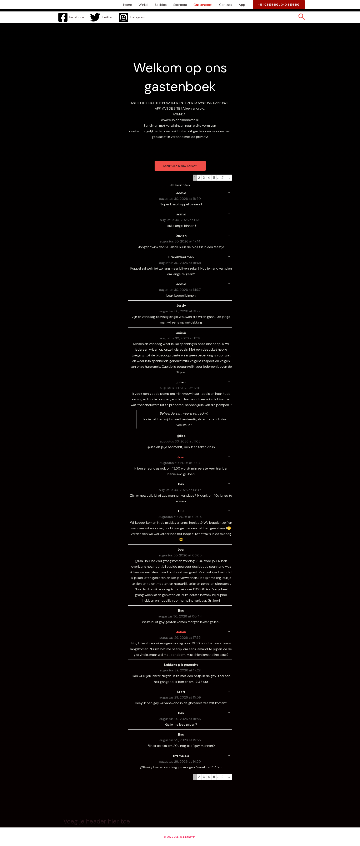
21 (222, 177)
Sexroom (180, 4)
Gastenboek (203, 4)
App (242, 4)
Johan (181, 632)
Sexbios (161, 4)
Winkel (143, 4)
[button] (279, 4)
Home (127, 4)
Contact (225, 4)
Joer (181, 457)
